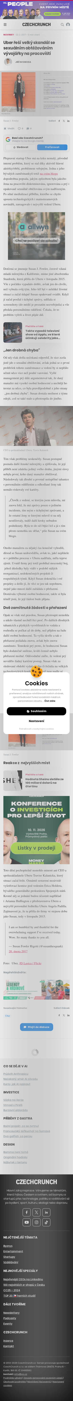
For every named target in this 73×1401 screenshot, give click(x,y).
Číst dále (49, 701)
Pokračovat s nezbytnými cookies (36, 728)
